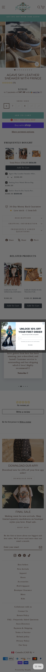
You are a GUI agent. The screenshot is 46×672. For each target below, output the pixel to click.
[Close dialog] (43, 323)
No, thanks (30, 345)
